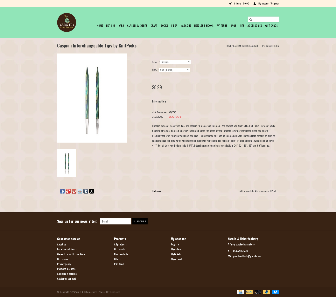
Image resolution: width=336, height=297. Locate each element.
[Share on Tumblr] (85, 191)
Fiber (174, 25)
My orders (176, 249)
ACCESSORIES (255, 25)
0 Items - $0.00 (242, 3)
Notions (110, 25)
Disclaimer (62, 259)
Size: (155, 69)
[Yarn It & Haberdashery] (66, 22)
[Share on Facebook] (62, 191)
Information (159, 101)
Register (175, 244)
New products (121, 254)
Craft (153, 25)
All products (120, 244)
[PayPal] (248, 291)
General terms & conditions (71, 254)
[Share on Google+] (68, 191)
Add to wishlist (246, 191)
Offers (117, 259)
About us (61, 244)
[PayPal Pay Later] (266, 291)
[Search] (251, 19)
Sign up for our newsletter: (77, 221)
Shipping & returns (67, 274)
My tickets (176, 254)
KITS (242, 25)
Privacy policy (64, 264)
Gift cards (271, 25)
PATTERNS (222, 25)
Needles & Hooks (204, 25)
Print (273, 191)
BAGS (233, 25)
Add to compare (262, 191)
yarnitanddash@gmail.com (247, 256)
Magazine (185, 25)
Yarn (121, 25)
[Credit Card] (240, 291)
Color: (155, 62)
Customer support (66, 278)
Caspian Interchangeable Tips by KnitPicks (256, 45)
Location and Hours (67, 249)
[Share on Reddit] (80, 191)
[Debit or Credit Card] (257, 291)
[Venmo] (275, 291)
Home (100, 25)
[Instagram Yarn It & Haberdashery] (276, 221)
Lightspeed (115, 291)
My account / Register (268, 3)
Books (164, 25)
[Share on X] (91, 191)
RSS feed (119, 264)
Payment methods (66, 269)
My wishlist (176, 259)
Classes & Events (137, 25)
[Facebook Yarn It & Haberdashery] (269, 221)
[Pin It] (74, 191)
